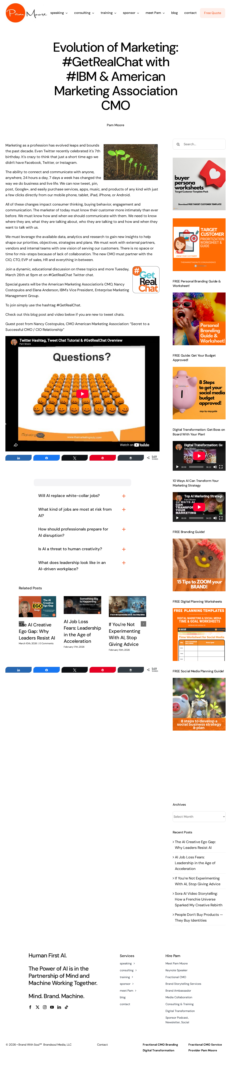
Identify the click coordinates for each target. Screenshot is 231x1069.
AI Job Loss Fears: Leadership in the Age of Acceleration (195, 863)
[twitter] (37, 1007)
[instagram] (45, 1007)
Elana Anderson (45, 290)
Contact (102, 1045)
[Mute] (215, 467)
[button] (21, 624)
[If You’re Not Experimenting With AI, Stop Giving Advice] (127, 606)
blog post (38, 314)
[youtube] (52, 1007)
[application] (199, 456)
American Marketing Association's (75, 284)
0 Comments (46, 643)
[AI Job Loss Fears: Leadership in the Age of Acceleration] (82, 605)
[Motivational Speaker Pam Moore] (26, 5)
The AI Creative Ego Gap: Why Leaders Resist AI (37, 631)
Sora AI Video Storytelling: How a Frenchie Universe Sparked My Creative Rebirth (199, 899)
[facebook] (30, 1007)
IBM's (64, 290)
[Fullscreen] (221, 467)
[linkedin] (59, 1007)
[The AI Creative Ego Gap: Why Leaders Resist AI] (37, 606)
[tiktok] (66, 1007)
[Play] (177, 467)
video (59, 314)
